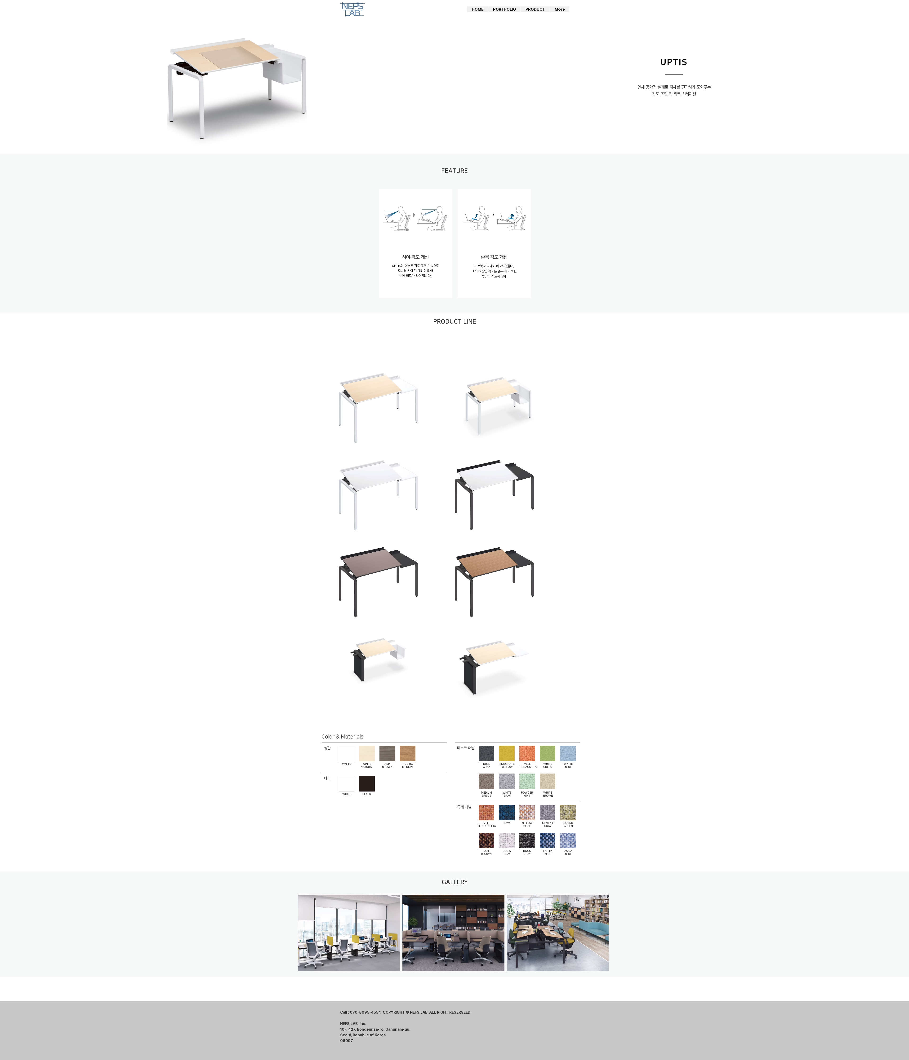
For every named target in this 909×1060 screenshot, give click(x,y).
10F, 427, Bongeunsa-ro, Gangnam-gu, (375, 1029)
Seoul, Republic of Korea (363, 1035)
